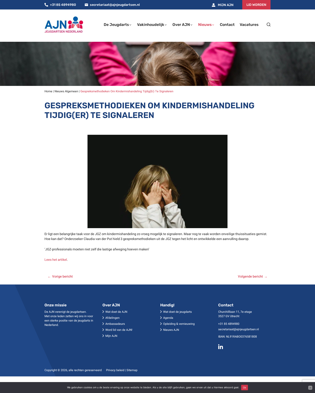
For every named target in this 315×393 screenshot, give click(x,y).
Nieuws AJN (171, 330)
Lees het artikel (55, 259)
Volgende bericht (250, 276)
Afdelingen (112, 318)
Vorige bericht (62, 276)
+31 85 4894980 (63, 5)
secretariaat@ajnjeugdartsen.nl (115, 5)
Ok (244, 387)
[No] (310, 388)
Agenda (168, 318)
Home (48, 91)
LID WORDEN (256, 5)
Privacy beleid (115, 370)
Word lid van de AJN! (118, 330)
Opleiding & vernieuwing (179, 324)
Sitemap (132, 370)
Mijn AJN (225, 5)
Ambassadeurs (115, 324)
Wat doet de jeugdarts (177, 312)
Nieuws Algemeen (66, 91)
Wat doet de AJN (116, 312)
